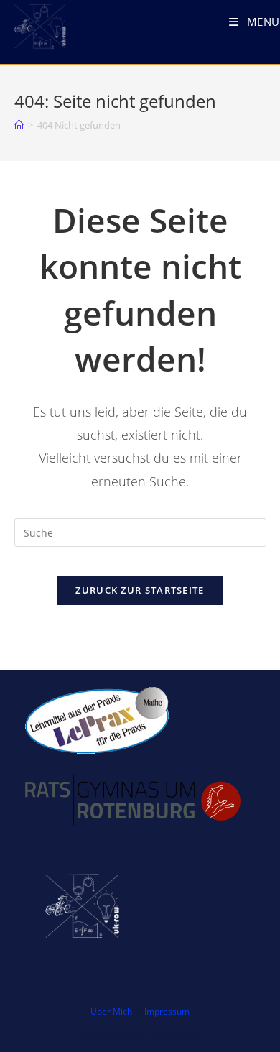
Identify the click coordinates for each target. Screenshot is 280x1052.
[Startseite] (19, 125)
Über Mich (111, 1011)
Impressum (167, 1011)
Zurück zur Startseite (139, 589)
